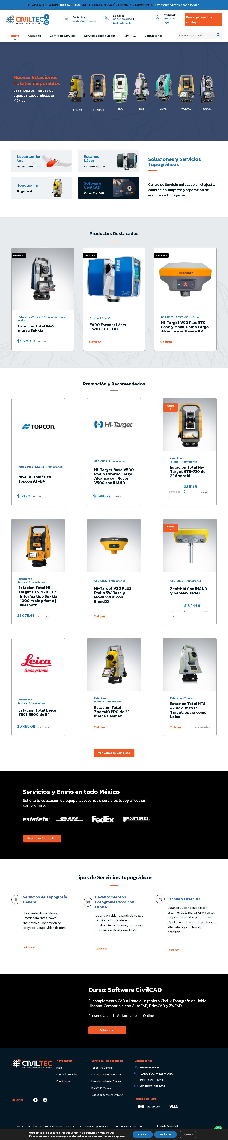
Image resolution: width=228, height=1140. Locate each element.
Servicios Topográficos (99, 35)
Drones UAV (168, 319)
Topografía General (102, 1067)
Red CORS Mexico (101, 1088)
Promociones (54, 467)
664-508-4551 (149, 1067)
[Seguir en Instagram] (46, 22)
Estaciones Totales (176, 460)
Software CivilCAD (92, 185)
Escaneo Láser (92, 158)
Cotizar (24, 341)
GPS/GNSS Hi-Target (116, 317)
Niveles (39, 467)
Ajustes (188, 1134)
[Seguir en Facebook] (46, 17)
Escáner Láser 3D (28, 318)
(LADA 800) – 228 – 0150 (156, 1073)
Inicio (15, 35)
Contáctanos (154, 35)
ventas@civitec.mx (152, 1085)
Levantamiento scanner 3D (106, 1074)
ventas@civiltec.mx (84, 21)
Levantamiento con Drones (106, 1081)
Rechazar (165, 1134)
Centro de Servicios (67, 1074)
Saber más (29, 947)
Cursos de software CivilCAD (107, 1094)
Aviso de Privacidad (167, 1126)
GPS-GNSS (96, 317)
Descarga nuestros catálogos (199, 19)
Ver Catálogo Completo (114, 753)
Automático (25, 467)
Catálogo (34, 35)
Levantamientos (29, 158)
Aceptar (142, 1134)
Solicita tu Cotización (41, 838)
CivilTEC (130, 35)
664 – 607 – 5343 (151, 1079)
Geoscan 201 (185, 319)
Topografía (27, 185)
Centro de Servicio (63, 35)
